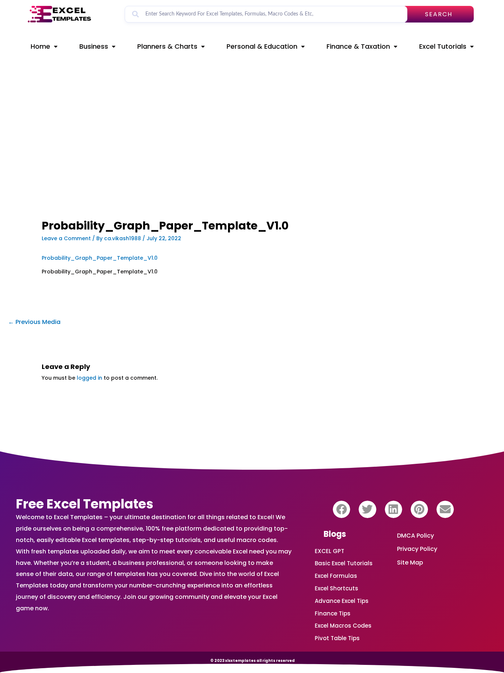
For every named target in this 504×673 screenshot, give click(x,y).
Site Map (410, 562)
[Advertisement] (178, 165)
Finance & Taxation (358, 46)
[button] (341, 509)
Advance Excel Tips (342, 601)
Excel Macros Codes (343, 625)
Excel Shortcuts (336, 588)
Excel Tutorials (442, 46)
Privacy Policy (417, 549)
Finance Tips (333, 613)
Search (438, 14)
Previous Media (34, 322)
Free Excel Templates (84, 504)
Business (93, 46)
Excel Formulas (336, 576)
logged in (89, 378)
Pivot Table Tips (337, 638)
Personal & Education (262, 46)
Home (40, 46)
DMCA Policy (415, 535)
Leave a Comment (66, 238)
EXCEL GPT (329, 551)
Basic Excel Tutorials (344, 563)
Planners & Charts (167, 46)
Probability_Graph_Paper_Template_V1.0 (100, 258)
